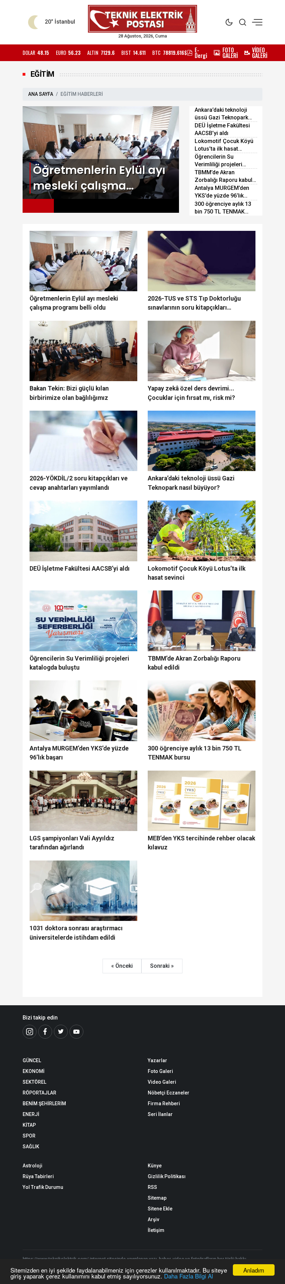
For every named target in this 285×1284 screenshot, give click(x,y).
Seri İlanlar (160, 1114)
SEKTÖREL (34, 1082)
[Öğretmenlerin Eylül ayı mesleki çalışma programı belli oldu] (101, 152)
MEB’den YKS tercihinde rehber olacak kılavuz (201, 843)
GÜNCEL (32, 1060)
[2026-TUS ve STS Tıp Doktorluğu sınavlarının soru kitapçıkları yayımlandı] (201, 261)
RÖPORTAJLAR (39, 1093)
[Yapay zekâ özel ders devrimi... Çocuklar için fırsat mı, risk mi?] (201, 351)
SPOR (29, 1136)
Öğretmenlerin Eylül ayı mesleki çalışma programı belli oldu (74, 303)
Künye (155, 1165)
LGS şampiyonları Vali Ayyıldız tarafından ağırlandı (72, 843)
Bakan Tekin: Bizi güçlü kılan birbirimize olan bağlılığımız (69, 393)
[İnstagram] (29, 1032)
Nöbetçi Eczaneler (168, 1093)
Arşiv (153, 1219)
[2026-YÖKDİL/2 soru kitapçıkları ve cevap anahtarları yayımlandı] (83, 441)
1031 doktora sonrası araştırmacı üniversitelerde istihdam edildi (76, 933)
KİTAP (29, 1125)
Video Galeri (162, 1082)
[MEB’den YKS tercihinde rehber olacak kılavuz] (201, 801)
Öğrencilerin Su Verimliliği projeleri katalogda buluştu (218, 160)
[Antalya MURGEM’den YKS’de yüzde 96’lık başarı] (83, 710)
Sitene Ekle (160, 1208)
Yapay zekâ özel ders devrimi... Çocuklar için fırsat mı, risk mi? (191, 393)
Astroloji (32, 1165)
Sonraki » (162, 966)
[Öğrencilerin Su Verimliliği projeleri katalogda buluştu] (83, 620)
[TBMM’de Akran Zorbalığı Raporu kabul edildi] (201, 620)
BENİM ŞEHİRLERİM (44, 1103)
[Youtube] (76, 1032)
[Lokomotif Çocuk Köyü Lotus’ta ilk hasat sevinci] (201, 531)
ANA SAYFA (40, 94)
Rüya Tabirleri (38, 1176)
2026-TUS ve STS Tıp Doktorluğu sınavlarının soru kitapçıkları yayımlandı (194, 303)
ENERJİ (31, 1114)
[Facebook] (45, 1032)
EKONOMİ (33, 1071)
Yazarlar (157, 1060)
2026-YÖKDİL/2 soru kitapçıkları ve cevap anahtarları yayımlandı (79, 483)
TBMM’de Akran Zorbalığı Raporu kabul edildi (223, 176)
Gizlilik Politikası (167, 1176)
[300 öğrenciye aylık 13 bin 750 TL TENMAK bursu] (201, 710)
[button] (38, 206)
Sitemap (157, 1198)
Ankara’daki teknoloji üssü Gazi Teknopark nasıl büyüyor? (221, 114)
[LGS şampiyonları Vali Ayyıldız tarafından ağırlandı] (83, 801)
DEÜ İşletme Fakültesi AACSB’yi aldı (222, 129)
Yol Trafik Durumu (43, 1187)
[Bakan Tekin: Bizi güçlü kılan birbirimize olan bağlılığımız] (83, 351)
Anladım (253, 1270)
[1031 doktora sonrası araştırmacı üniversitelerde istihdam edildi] (83, 891)
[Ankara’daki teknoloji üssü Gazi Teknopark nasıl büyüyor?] (201, 441)
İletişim (156, 1230)
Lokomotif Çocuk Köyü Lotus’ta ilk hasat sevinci (224, 145)
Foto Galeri (160, 1071)
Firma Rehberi (164, 1103)
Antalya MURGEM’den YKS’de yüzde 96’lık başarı (222, 192)
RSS (152, 1187)
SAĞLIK (31, 1146)
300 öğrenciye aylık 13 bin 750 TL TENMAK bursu (223, 208)
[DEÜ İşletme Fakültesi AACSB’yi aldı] (83, 531)
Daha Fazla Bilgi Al (188, 1276)
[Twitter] (61, 1032)
